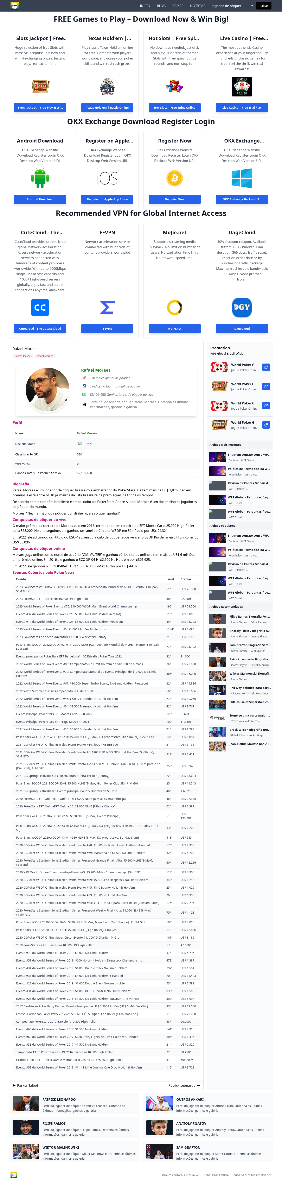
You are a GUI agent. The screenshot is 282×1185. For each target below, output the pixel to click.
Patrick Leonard (260, 665)
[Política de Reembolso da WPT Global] (217, 471)
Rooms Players (238, 622)
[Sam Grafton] (217, 648)
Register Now (174, 140)
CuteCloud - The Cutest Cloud (40, 232)
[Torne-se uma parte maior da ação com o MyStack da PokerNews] (217, 718)
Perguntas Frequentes (260, 489)
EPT (232, 721)
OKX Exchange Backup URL (242, 140)
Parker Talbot (27, 1085)
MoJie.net (174, 232)
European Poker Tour (248, 721)
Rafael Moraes (95, 370)
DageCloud (242, 232)
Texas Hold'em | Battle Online (107, 38)
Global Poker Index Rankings (246, 735)
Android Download (40, 140)
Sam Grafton (258, 651)
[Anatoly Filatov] (217, 633)
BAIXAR (178, 6)
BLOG (161, 6)
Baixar (263, 6)
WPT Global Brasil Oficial (212, 1175)
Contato (233, 460)
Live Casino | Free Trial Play (242, 38)
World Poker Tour (258, 693)
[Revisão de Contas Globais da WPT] (217, 486)
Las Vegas (268, 721)
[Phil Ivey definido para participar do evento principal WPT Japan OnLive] (217, 690)
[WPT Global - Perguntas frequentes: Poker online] (217, 500)
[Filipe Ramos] (217, 619)
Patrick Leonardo (182, 1085)
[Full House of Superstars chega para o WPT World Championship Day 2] (217, 705)
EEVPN (107, 232)
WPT (231, 489)
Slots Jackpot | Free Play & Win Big (40, 38)
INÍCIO (145, 6)
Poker (240, 489)
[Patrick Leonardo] (217, 662)
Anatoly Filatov (259, 636)
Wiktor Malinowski (261, 679)
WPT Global (247, 460)
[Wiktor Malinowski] (217, 676)
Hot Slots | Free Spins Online (175, 38)
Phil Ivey (235, 693)
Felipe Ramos (258, 622)
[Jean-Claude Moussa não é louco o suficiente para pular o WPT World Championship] (217, 746)
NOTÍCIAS (197, 6)
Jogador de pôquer (226, 6)
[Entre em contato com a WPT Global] (217, 457)
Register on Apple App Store (107, 140)
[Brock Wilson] (217, 732)
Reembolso (235, 474)
